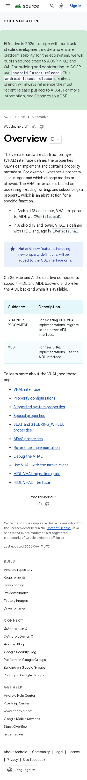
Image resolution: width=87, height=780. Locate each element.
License (74, 752)
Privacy (12, 760)
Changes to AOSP (50, 96)
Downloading (14, 585)
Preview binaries (16, 593)
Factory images (16, 600)
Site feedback (34, 760)
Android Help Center (19, 695)
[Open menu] (8, 6)
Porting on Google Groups (24, 675)
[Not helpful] (41, 126)
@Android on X (15, 628)
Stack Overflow (16, 726)
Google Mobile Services (22, 719)
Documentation (21, 21)
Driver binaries (15, 608)
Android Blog (14, 644)
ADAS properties (28, 439)
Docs (21, 117)
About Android (15, 752)
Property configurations (34, 398)
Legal (59, 752)
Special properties (29, 415)
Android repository (18, 569)
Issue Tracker (13, 734)
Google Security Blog (20, 652)
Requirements (14, 577)
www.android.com (18, 711)
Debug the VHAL (28, 456)
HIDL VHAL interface (32, 482)
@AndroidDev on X (18, 636)
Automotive (40, 117)
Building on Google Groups (24, 667)
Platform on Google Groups (25, 659)
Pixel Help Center (16, 703)
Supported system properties (39, 407)
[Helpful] (34, 126)
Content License (59, 528)
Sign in (75, 6)
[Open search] (52, 6)
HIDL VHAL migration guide (37, 473)
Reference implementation (37, 447)
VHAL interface (27, 389)
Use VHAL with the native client (41, 465)
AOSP (8, 117)
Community (41, 752)
